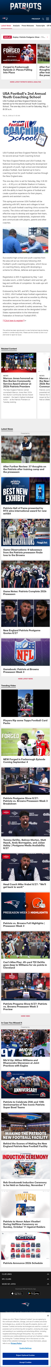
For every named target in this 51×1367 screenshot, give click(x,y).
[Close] (48, 1315)
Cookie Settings (25, 1348)
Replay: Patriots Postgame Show (26, 37)
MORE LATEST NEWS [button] (25, 679)
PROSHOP (36, 19)
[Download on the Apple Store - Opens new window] (17, 1294)
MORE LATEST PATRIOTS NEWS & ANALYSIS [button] (25, 82)
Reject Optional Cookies (25, 1355)
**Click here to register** (14, 320)
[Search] (43, 19)
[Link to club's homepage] (5, 18)
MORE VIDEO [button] (25, 1016)
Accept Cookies (26, 1362)
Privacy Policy (16, 1343)
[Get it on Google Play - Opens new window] (34, 1295)
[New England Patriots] (25, 1305)
